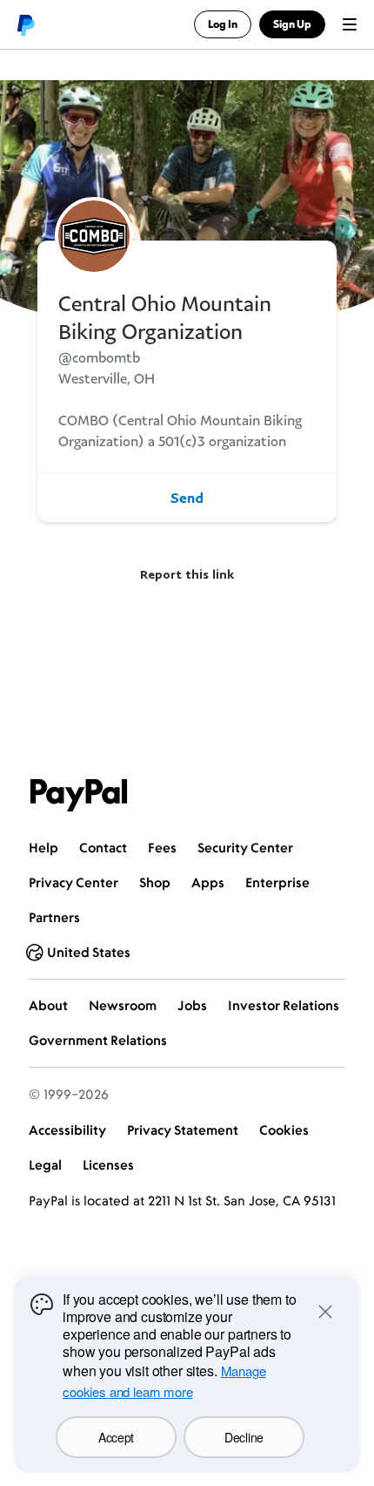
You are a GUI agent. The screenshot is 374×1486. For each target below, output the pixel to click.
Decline (244, 1437)
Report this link (187, 574)
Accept (116, 1437)
